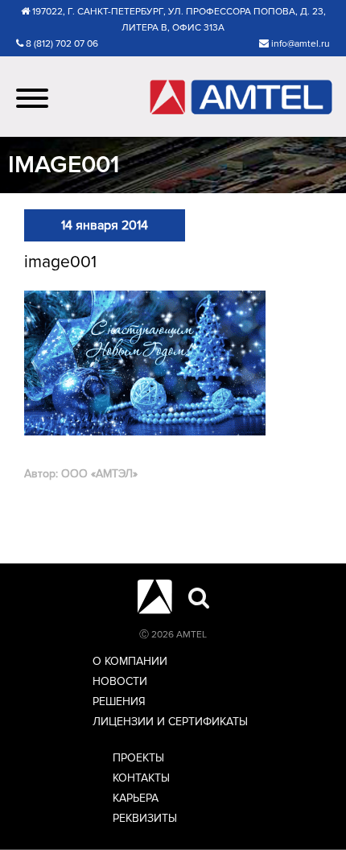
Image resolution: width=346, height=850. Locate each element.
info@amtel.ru (300, 44)
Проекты (138, 758)
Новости (120, 681)
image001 (60, 262)
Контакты (141, 778)
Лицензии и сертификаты (170, 721)
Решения (119, 701)
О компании (130, 661)
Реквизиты (145, 818)
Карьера (136, 798)
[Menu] (32, 96)
